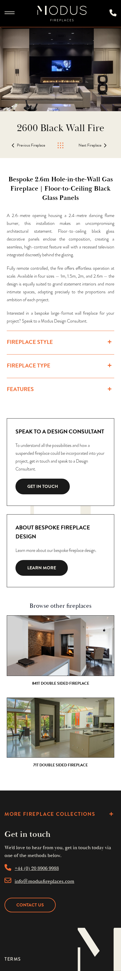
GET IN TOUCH (42, 486)
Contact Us (30, 905)
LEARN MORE (41, 568)
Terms (13, 959)
